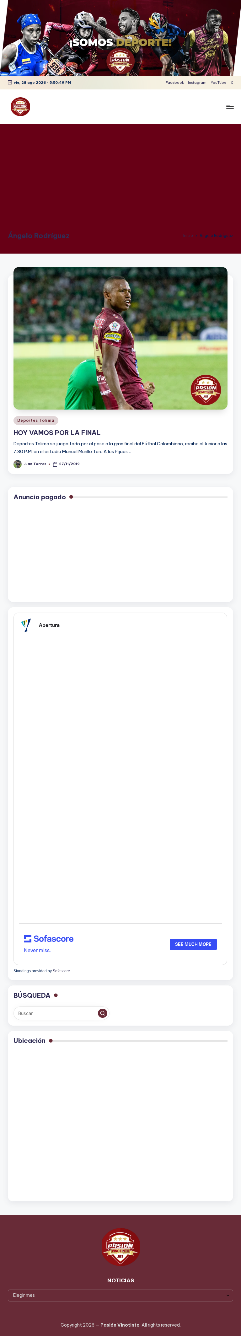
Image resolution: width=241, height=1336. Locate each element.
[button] (102, 1013)
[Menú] (229, 107)
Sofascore (61, 971)
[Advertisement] (120, 181)
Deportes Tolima (36, 420)
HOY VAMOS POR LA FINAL (57, 433)
